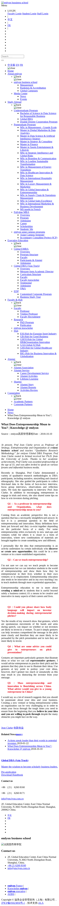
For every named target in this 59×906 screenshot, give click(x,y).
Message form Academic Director (36, 271)
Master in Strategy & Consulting (36, 141)
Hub (16, 331)
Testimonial (26, 282)
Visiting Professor (29, 314)
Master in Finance (29, 144)
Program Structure (29, 254)
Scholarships (26, 226)
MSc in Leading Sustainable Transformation (34, 162)
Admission (25, 220)
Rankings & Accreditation (33, 88)
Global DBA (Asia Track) (27, 266)
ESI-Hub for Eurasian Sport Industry (38, 333)
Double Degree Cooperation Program (38, 121)
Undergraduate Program (26, 110)
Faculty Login (15, 13)
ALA (41, 903)
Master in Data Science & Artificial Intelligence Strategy (37, 137)
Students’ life (26, 229)
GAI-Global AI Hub (30, 345)
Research (18, 319)
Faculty (24, 257)
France (15, 885)
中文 (10, 19)
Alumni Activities (29, 376)
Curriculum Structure (30, 274)
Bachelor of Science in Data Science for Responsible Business (38, 114)
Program (24, 217)
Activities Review (29, 390)
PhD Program (27, 322)
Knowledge (18, 888)
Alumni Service (21, 370)
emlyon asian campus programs (29, 232)
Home (11, 71)
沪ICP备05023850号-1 (13, 903)
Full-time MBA (21, 212)
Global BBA (26, 119)
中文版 (11, 65)
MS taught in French (30, 209)
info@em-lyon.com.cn (12, 798)
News (23, 96)
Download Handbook (12, 774)
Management (26, 85)
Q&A (23, 288)
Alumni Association (24, 367)
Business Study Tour (30, 297)
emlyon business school (25, 82)
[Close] (2, 60)
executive (16, 891)
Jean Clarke (7, 727)
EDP (16, 291)
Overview (25, 215)
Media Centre (20, 93)
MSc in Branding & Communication (38, 158)
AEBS (11, 894)
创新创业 (19, 727)
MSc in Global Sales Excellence (36, 201)
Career (23, 223)
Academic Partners (23, 401)
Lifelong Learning (29, 379)
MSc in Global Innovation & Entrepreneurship (34, 191)
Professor (24, 311)
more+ (19, 734)
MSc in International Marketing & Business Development (37, 205)
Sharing (18, 381)
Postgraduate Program (25, 124)
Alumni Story (27, 384)
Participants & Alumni (31, 260)
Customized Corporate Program (36, 294)
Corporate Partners (23, 404)
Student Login (29, 13)
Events (23, 99)
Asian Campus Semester (32, 234)
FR (9, 25)
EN (17, 65)
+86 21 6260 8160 (17, 865)
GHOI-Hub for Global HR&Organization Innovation (35, 340)
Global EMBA (21, 249)
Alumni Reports (28, 387)
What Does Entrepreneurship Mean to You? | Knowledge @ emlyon (30, 747)
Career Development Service (34, 373)
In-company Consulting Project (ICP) (38, 237)
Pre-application (8, 772)
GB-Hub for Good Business (34, 336)
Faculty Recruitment (30, 316)
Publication (25, 325)
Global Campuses (29, 90)
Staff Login (42, 13)
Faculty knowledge (29, 280)
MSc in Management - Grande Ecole (38, 127)
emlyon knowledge (23, 328)
